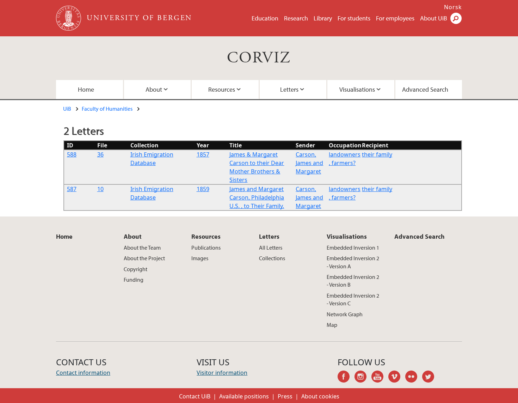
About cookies (320, 396)
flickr (413, 378)
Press (285, 396)
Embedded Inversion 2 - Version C (353, 299)
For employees (395, 18)
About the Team (142, 247)
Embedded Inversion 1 (353, 247)
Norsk (453, 7)
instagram (362, 378)
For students (354, 18)
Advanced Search (425, 89)
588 (71, 154)
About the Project (144, 258)
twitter (430, 378)
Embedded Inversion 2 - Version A (353, 262)
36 (100, 154)
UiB (67, 108)
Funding (133, 279)
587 (71, 189)
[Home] (69, 18)
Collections (272, 258)
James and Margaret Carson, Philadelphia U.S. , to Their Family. (256, 197)
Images (199, 258)
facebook (346, 378)
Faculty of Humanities (107, 108)
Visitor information (222, 373)
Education (265, 18)
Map (332, 324)
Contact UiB (194, 396)
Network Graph (345, 314)
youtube (379, 378)
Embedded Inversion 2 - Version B (353, 280)
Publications (206, 247)
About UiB (433, 18)
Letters (289, 89)
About (154, 89)
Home (86, 89)
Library (323, 18)
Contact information (83, 373)
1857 (203, 154)
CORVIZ (259, 58)
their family (377, 154)
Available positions (244, 396)
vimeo (396, 378)
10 (100, 189)
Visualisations (357, 89)
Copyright (135, 269)
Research (296, 18)
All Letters (270, 247)
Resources (221, 89)
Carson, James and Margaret (309, 163)
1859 (203, 189)
